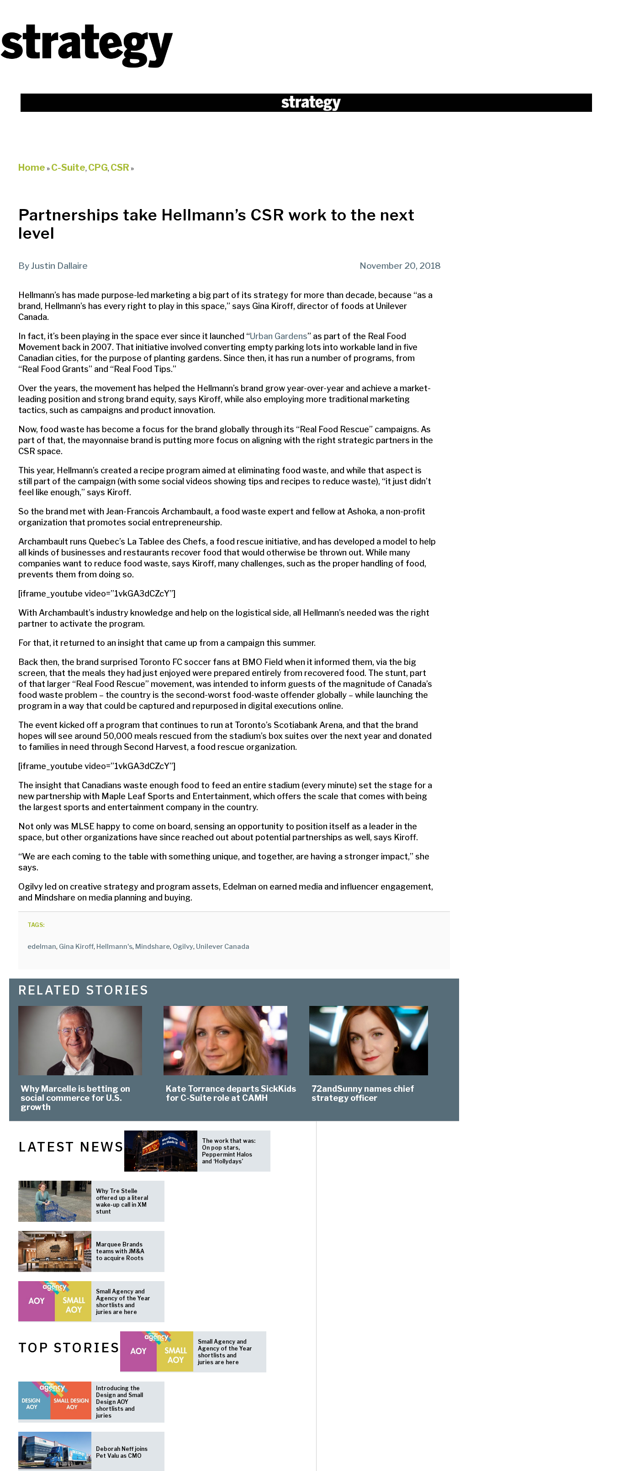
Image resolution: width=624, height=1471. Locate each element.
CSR (120, 167)
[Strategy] (87, 67)
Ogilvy (183, 946)
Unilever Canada (222, 946)
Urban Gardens (278, 336)
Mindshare (152, 946)
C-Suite (68, 167)
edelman (41, 946)
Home (31, 167)
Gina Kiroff (76, 946)
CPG (98, 167)
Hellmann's (114, 946)
